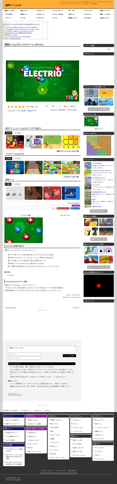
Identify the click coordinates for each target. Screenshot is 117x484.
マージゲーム (54, 450)
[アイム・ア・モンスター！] (91, 93)
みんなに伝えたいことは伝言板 (47, 386)
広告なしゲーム (104, 18)
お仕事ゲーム (99, 435)
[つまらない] (9, 106)
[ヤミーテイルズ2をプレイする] (70, 167)
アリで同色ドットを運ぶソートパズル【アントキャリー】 (19, 31)
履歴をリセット (99, 128)
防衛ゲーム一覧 (77, 451)
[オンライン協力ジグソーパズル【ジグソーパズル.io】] (106, 222)
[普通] (16, 106)
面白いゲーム (24, 10)
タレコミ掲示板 (10, 440)
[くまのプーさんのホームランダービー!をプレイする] (52, 142)
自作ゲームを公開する (12, 420)
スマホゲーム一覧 (33, 440)
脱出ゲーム (98, 423)
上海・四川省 (54, 427)
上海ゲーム (71, 14)
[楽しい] (19, 106)
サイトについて (61, 470)
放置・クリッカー (79, 447)
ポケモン (97, 455)
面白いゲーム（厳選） (35, 424)
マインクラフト (99, 447)
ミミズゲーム (99, 451)
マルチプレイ (88, 14)
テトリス (23, 18)
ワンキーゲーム (99, 439)
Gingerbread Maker (10, 307)
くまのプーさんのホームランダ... (101, 170)
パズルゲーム (40, 14)
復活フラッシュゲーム (63, 208)
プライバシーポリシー (47, 470)
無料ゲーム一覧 (9, 10)
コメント (12, 110)
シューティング (77, 431)
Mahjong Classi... (97, 206)
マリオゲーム (40, 18)
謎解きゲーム (99, 431)
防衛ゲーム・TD (105, 10)
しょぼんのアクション (98, 177)
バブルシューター (78, 427)
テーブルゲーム (54, 442)
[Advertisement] (81, 30)
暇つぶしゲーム (75, 208)
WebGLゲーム (32, 436)
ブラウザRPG (8, 14)
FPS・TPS (71, 10)
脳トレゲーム (54, 423)
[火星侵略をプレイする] (33, 193)
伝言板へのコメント (11, 432)
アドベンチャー (88, 10)
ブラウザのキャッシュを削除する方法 (14, 450)
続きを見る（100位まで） (98, 211)
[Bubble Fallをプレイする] (33, 167)
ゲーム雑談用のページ (12, 436)
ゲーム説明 (21, 110)
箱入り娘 (53, 454)
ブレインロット (99, 459)
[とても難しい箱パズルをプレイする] (70, 193)
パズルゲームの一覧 (71, 177)
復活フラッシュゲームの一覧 (68, 151)
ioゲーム (75, 423)
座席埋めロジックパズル (11, 34)
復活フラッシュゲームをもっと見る (98, 267)
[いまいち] (12, 106)
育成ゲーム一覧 (77, 440)
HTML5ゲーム (32, 432)
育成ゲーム (23, 14)
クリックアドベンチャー (102, 427)
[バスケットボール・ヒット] (106, 93)
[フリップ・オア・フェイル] (106, 102)
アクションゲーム (57, 10)
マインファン (96, 184)
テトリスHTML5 (97, 163)
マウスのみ (87, 18)
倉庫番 (52, 439)
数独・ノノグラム (105, 14)
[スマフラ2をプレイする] (15, 142)
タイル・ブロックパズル (57, 457)
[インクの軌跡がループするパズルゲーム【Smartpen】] (106, 250)
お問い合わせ (72, 470)
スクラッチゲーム (33, 444)
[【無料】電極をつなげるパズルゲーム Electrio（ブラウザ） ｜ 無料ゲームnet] (91, 121)
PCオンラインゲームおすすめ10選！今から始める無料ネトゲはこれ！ (22, 24)
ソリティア (8, 18)
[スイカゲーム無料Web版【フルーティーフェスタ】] (91, 222)
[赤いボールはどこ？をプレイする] (15, 193)
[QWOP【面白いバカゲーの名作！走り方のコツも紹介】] (106, 231)
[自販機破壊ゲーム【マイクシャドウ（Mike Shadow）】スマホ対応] (91, 231)
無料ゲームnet (13, 5)
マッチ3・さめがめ (57, 14)
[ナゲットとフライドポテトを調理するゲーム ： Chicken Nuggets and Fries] (106, 259)
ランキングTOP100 (58, 110)
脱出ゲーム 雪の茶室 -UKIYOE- (12, 38)
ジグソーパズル (54, 435)
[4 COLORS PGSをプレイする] (15, 167)
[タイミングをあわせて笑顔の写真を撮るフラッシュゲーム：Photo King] (91, 259)
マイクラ (54, 18)
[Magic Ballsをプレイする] (52, 167)
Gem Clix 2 (76, 307)
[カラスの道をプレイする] (52, 193)
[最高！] (23, 106)
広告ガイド (32, 110)
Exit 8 (93, 199)
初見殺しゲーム (72, 18)
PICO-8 (30, 447)
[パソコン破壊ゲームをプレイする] (33, 142)
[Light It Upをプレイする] (70, 142)
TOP (11, 410)
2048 (51, 431)
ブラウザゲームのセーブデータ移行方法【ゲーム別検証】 (14, 463)
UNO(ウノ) (53, 446)
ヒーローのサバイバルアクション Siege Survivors (18, 36)
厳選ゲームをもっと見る (99, 239)
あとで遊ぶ (73, 110)
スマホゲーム (40, 10)
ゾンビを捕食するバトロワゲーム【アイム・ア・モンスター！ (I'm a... (22, 29)
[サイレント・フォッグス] (91, 102)
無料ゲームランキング (12, 423)
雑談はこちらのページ (17, 386)
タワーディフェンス (79, 455)
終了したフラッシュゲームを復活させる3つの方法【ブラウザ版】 (14, 456)
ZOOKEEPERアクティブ (99, 192)
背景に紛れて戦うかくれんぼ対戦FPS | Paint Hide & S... (19, 33)
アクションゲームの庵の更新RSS (98, 109)
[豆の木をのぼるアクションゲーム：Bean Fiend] (91, 250)
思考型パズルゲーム (56, 420)
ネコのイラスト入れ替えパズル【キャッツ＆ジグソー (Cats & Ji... (21, 27)
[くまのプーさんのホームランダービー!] (87, 172)
